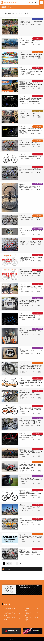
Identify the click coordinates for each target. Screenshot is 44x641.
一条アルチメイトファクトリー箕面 (33, 614)
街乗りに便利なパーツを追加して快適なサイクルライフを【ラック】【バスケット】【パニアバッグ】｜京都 (30, 422)
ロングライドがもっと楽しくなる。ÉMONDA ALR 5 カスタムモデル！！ (29, 143)
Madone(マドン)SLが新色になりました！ (30, 156)
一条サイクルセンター (10, 608)
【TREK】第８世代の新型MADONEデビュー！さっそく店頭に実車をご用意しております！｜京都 (30, 452)
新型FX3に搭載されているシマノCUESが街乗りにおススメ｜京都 (30, 436)
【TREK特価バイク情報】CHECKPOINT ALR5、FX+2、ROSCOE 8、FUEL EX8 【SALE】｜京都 (31, 409)
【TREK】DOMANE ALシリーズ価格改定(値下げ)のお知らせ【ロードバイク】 (30, 272)
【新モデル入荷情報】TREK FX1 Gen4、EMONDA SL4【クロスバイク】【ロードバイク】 (30, 382)
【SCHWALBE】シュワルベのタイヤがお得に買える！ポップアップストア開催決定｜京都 (30, 537)
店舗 (31, 2)
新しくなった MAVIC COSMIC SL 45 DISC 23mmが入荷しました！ (29, 186)
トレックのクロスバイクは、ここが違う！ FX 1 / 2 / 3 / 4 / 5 (29, 507)
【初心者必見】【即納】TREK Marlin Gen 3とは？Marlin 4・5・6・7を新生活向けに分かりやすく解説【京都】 (30, 84)
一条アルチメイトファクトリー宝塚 (12, 619)
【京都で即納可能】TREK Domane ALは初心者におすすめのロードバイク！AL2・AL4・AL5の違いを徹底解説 (30, 99)
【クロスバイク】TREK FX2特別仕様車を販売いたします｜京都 (30, 521)
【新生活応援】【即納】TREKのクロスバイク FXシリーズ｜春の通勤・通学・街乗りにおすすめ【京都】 (30, 71)
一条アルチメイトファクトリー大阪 (33, 609)
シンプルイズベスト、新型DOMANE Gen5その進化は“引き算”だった (29, 41)
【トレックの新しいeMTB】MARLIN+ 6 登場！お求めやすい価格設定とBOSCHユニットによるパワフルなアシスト (30, 493)
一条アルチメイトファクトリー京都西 (33, 619)
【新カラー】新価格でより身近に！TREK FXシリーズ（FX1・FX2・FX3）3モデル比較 (30, 288)
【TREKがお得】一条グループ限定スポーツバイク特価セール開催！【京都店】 (30, 55)
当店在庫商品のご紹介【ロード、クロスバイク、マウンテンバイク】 (30, 316)
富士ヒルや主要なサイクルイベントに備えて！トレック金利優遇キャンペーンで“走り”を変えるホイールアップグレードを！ (30, 368)
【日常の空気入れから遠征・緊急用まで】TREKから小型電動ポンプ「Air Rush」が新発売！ (29, 302)
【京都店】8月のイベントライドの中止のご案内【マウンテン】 (30, 22)
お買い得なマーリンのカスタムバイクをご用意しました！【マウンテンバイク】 (30, 242)
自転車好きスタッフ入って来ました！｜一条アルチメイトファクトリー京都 (30, 114)
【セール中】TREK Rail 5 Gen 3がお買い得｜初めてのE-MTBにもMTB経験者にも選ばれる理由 (30, 130)
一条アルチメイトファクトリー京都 (12, 614)
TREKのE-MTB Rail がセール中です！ (30, 217)
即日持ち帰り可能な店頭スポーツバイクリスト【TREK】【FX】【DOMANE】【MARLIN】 (30, 394)
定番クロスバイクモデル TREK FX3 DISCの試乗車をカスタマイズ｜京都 (30, 551)
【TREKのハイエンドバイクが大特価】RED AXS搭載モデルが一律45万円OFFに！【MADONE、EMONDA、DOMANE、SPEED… (30, 467)
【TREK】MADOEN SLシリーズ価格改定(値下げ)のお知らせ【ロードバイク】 (30, 258)
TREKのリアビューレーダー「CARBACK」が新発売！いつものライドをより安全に (30, 479)
